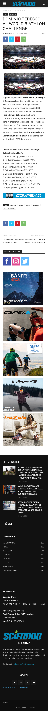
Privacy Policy (9, 687)
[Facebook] (5, 39)
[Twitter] (11, 39)
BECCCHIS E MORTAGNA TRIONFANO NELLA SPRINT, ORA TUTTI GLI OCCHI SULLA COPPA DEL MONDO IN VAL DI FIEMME (30, 507)
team (21, 205)
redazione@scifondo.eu (23, 664)
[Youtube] (33, 682)
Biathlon (13, 205)
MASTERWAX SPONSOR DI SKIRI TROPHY (13, 241)
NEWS (12, 10)
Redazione (8, 33)
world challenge (9, 208)
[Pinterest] (17, 39)
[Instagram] (20, 682)
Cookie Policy (22, 687)
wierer (28, 205)
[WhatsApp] (23, 39)
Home (5, 10)
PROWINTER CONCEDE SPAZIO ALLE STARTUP (35, 241)
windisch (36, 205)
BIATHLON (21, 10)
